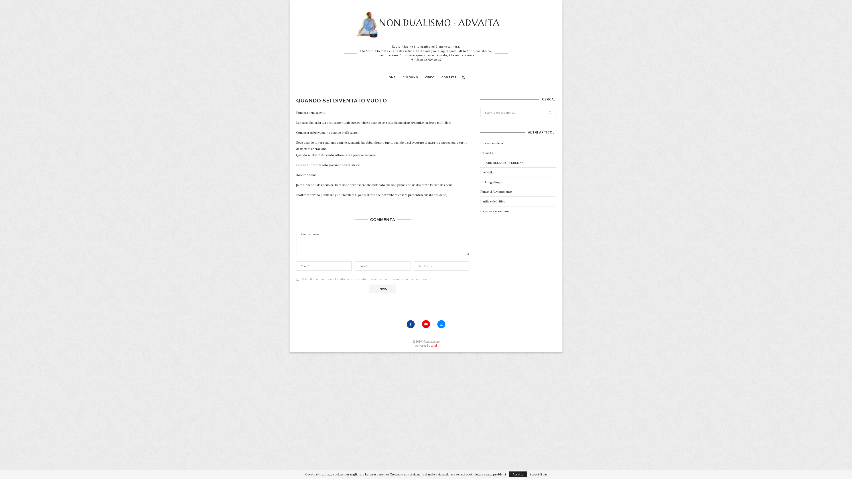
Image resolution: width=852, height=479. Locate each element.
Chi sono (410, 77)
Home (391, 77)
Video (430, 77)
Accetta (518, 474)
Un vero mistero (491, 143)
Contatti (449, 77)
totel (434, 345)
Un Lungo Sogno (491, 182)
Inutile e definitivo (492, 201)
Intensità (486, 153)
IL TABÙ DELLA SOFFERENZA (502, 163)
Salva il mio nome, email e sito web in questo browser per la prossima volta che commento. (366, 279)
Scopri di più (538, 474)
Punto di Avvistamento (496, 191)
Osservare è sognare (494, 211)
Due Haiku (487, 172)
